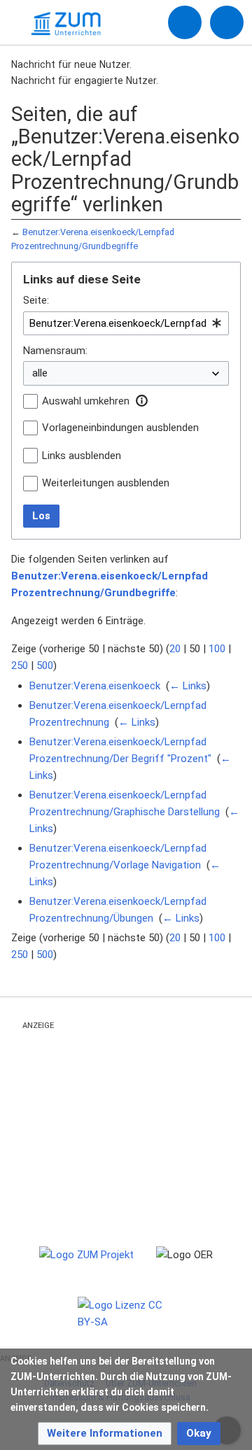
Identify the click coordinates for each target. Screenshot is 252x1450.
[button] (141, 401)
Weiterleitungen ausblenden (105, 483)
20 (175, 648)
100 (217, 648)
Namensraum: (55, 350)
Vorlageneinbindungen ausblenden (120, 427)
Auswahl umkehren (86, 401)
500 (44, 665)
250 (19, 665)
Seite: (36, 300)
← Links (187, 686)
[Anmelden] (185, 22)
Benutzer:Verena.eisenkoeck (94, 686)
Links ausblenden (81, 455)
